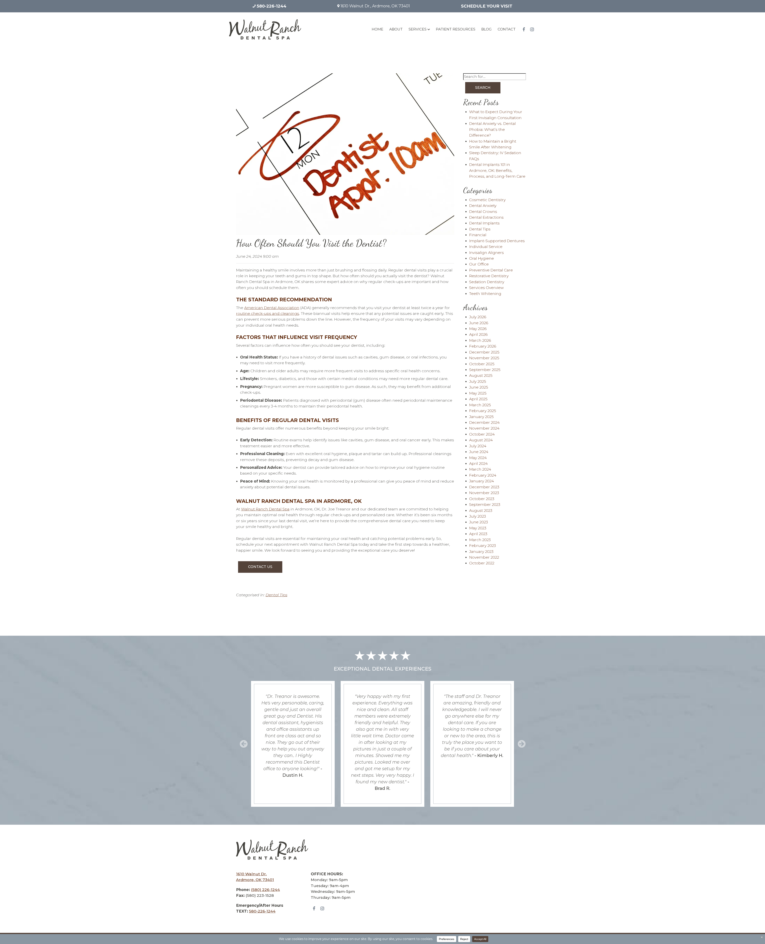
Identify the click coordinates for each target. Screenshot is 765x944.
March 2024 (480, 469)
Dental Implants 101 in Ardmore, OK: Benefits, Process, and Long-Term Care (497, 170)
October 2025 (481, 364)
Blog (486, 29)
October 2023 (481, 498)
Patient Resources (455, 29)
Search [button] (482, 87)
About (396, 29)
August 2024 (481, 440)
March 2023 (480, 540)
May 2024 (478, 457)
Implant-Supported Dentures (497, 241)
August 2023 (480, 510)
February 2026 (482, 346)
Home (377, 29)
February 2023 (482, 545)
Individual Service (485, 246)
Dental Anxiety (482, 205)
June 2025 (478, 387)
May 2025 (477, 393)
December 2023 (484, 487)
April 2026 (478, 334)
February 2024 (482, 475)
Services (418, 29)
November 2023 (484, 493)
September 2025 (484, 369)
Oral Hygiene (481, 258)
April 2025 (478, 399)
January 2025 (481, 416)
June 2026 (478, 323)
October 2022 (481, 563)
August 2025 (480, 375)
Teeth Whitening (485, 293)
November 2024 (484, 428)
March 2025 (480, 405)
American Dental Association (271, 308)
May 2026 (478, 328)
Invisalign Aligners (486, 252)
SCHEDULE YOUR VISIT (486, 6)
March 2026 (480, 340)
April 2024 (478, 463)
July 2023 (477, 516)
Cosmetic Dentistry (487, 200)
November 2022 (484, 557)
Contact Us (260, 567)
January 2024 (481, 481)
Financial (477, 235)
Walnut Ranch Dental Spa (265, 509)
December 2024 (484, 422)
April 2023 (478, 534)
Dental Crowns (483, 211)
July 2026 (477, 317)
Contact (507, 29)
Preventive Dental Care (491, 270)
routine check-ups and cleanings (267, 313)
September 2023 (484, 504)
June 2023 (478, 522)
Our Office (479, 264)
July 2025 (477, 381)
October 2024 (482, 434)
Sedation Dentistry (486, 282)
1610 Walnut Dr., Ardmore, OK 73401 (374, 6)
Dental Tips (276, 595)
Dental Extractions (486, 217)
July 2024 (477, 446)
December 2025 (484, 352)
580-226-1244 (271, 6)
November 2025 (484, 358)
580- (262, 911)
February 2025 (482, 410)
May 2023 (477, 528)
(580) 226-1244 (265, 889)
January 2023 (481, 551)
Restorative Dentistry (489, 276)
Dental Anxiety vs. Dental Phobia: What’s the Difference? (492, 129)
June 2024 (478, 451)
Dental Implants (484, 223)
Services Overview (486, 287)
